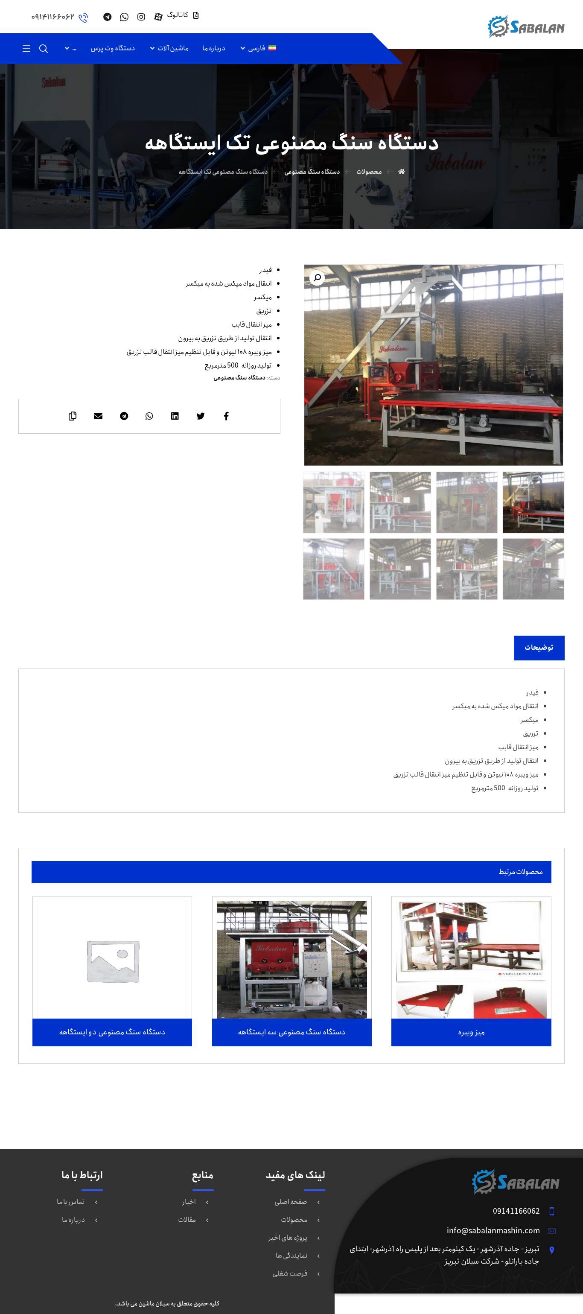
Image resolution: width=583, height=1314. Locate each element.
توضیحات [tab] (539, 647)
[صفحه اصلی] (401, 172)
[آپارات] (158, 17)
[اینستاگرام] (141, 17)
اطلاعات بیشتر (465, 994)
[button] (317, 278)
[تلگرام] (107, 17)
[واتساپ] (124, 17)
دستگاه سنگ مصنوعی (239, 378)
